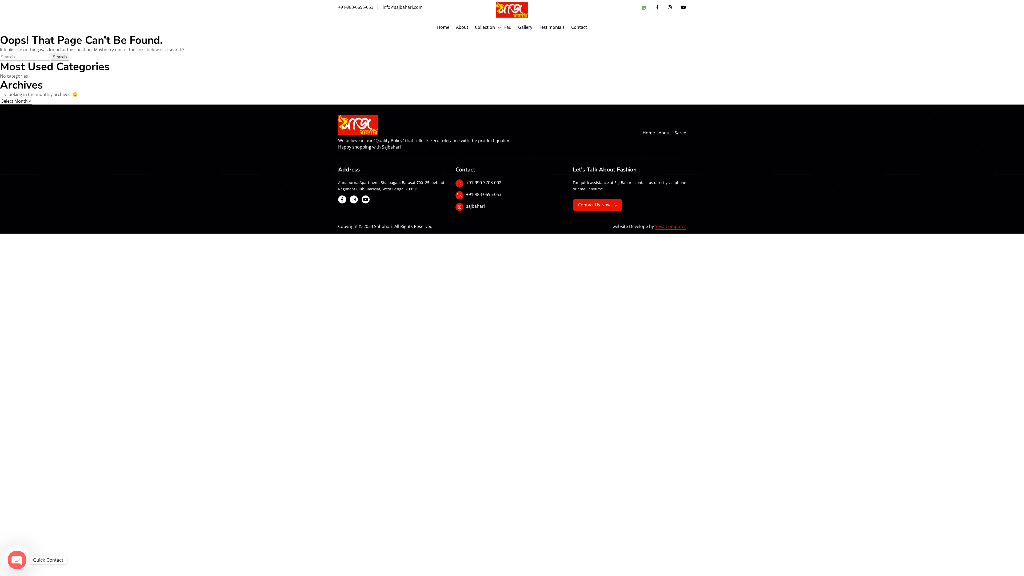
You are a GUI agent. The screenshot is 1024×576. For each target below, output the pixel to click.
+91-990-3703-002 (483, 183)
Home (443, 27)
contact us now (594, 205)
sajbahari (475, 206)
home (649, 133)
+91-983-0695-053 (355, 7)
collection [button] (485, 27)
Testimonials (552, 27)
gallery (525, 27)
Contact (579, 27)
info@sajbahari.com (403, 7)
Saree (680, 133)
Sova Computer (670, 226)
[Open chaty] (17, 560)
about (462, 27)
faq (507, 27)
